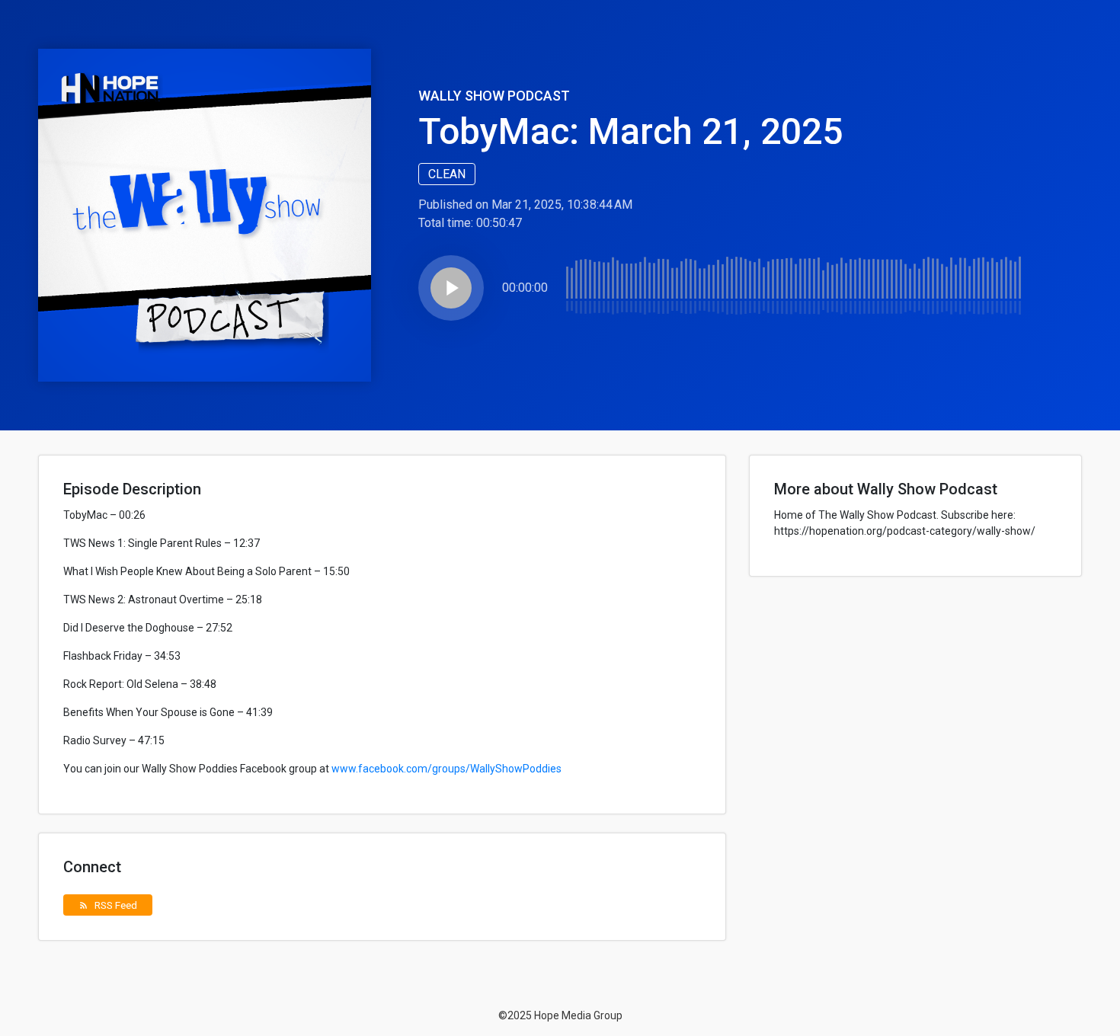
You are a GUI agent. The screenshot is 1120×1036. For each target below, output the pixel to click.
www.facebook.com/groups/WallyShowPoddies (446, 769)
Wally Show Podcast (494, 96)
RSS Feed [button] (107, 905)
